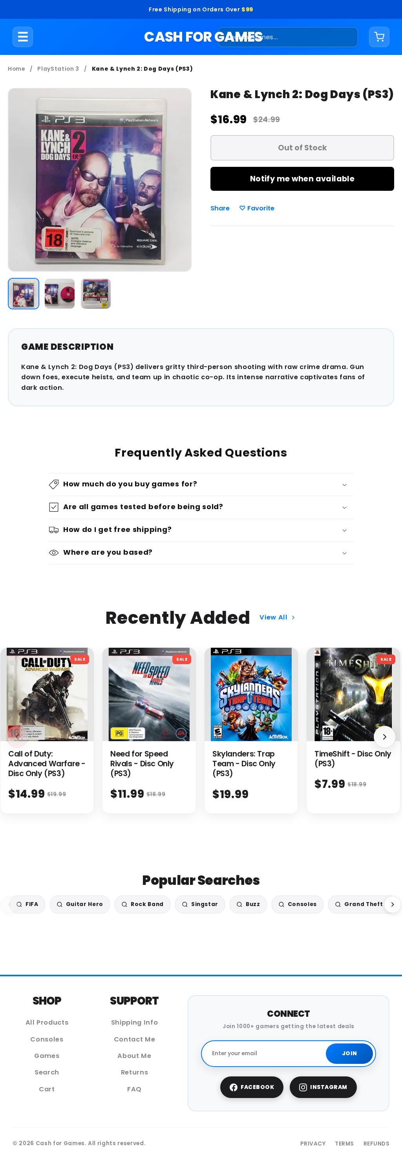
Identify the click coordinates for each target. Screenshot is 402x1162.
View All (273, 617)
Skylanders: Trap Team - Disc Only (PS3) (244, 763)
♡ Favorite (256, 208)
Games (46, 1055)
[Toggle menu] (23, 36)
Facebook (257, 1087)
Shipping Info (134, 1022)
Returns (134, 1072)
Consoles (46, 1039)
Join (349, 1053)
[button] (201, 484)
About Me (134, 1055)
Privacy (313, 1143)
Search (47, 1072)
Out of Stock (302, 148)
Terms (344, 1143)
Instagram (328, 1087)
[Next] (392, 904)
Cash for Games (203, 36)
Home (16, 69)
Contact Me (134, 1039)
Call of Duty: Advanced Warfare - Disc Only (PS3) (47, 763)
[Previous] (9, 904)
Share (220, 208)
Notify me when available (302, 179)
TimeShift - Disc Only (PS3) (352, 759)
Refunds (377, 1143)
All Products (47, 1022)
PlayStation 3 (58, 69)
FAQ (134, 1089)
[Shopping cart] (379, 37)
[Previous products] (17, 737)
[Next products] (385, 737)
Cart (47, 1089)
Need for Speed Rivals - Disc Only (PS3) (142, 763)
